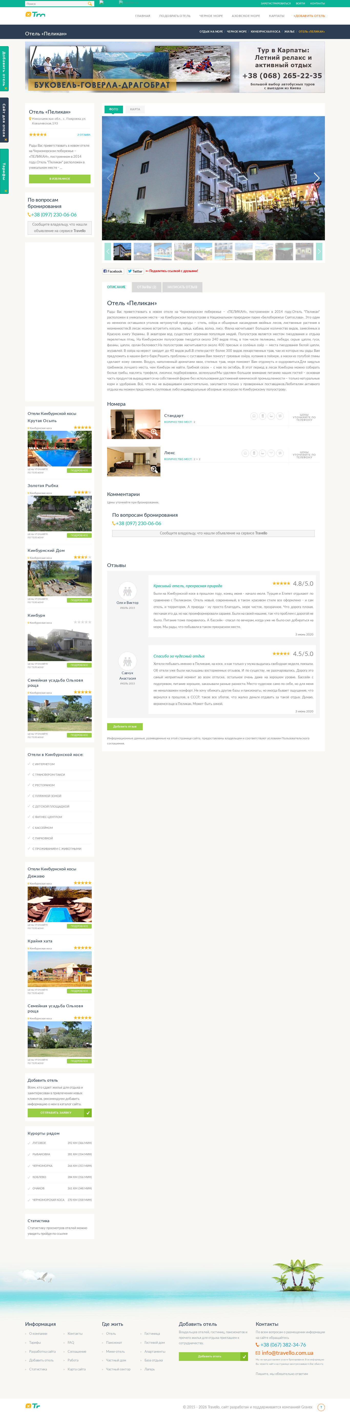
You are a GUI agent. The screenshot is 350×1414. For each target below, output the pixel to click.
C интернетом (44, 764)
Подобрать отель (175, 15)
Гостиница (152, 1334)
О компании (38, 1334)
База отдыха (154, 1360)
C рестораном (44, 785)
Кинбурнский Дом (46, 551)
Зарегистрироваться (276, 3)
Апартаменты (155, 1351)
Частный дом (116, 1360)
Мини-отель (115, 1351)
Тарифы (35, 1343)
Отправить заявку (55, 1112)
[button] (312, 178)
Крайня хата (40, 941)
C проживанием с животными (57, 849)
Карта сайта (77, 1369)
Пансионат (114, 1343)
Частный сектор (118, 1369)
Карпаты (276, 15)
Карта (135, 109)
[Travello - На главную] (35, 14)
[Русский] (109, 2)
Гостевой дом (155, 1343)
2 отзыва (83, 135)
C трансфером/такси (49, 774)
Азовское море (246, 15)
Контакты (317, 3)
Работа (73, 1360)
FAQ (71, 1343)
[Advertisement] (60, 322)
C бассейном (43, 828)
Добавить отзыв (125, 726)
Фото (113, 109)
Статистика (38, 1369)
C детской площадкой (51, 806)
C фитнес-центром (47, 817)
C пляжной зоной (47, 796)
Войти (300, 3)
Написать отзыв (183, 287)
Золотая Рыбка (43, 486)
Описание (116, 287)
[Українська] (128, 2)
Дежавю (36, 876)
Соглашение (77, 1351)
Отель (111, 1334)
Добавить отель (41, 1360)
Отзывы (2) (146, 287)
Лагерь (150, 1369)
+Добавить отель (309, 15)
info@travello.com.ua (287, 1353)
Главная (142, 15)
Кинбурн (36, 615)
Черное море (211, 15)
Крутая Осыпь (42, 421)
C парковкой (43, 838)
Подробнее (79, 470)
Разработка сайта (42, 1351)
